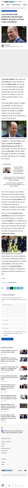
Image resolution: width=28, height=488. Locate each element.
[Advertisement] (14, 63)
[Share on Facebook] (7, 485)
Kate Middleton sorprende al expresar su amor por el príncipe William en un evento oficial (9, 359)
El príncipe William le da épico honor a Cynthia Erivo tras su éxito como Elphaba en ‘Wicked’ (9, 397)
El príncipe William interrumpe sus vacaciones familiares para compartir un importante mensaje (18, 170)
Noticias (4, 10)
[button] (2, 1)
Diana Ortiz (7, 44)
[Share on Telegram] (17, 485)
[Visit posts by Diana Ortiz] (3, 45)
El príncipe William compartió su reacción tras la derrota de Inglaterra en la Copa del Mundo (14, 184)
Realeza (10, 10)
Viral (15, 10)
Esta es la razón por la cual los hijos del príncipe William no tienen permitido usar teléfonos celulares (14, 179)
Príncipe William (12, 282)
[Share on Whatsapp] (14, 485)
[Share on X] (10, 485)
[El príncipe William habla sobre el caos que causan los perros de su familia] (23, 377)
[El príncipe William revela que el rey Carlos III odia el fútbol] (23, 352)
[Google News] (25, 470)
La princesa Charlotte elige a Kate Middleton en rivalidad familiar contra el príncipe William (9, 368)
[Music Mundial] (10, 1)
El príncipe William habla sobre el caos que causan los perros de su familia (9, 377)
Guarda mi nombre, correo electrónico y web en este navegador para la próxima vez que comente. (14, 333)
